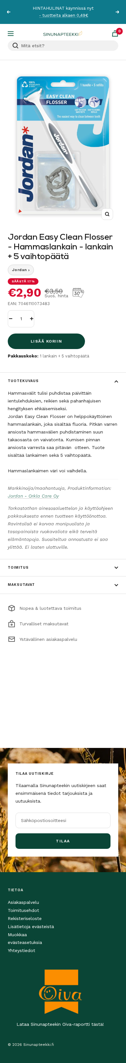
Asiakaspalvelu (23, 902)
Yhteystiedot (21, 950)
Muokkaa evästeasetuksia (25, 938)
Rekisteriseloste (25, 918)
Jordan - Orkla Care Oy (33, 496)
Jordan (21, 269)
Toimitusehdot (23, 910)
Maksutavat (21, 585)
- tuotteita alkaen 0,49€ (63, 15)
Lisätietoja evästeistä (31, 926)
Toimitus (18, 567)
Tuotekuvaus (23, 381)
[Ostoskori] (115, 33)
